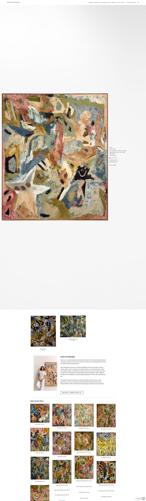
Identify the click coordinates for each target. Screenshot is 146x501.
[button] (123, 2)
